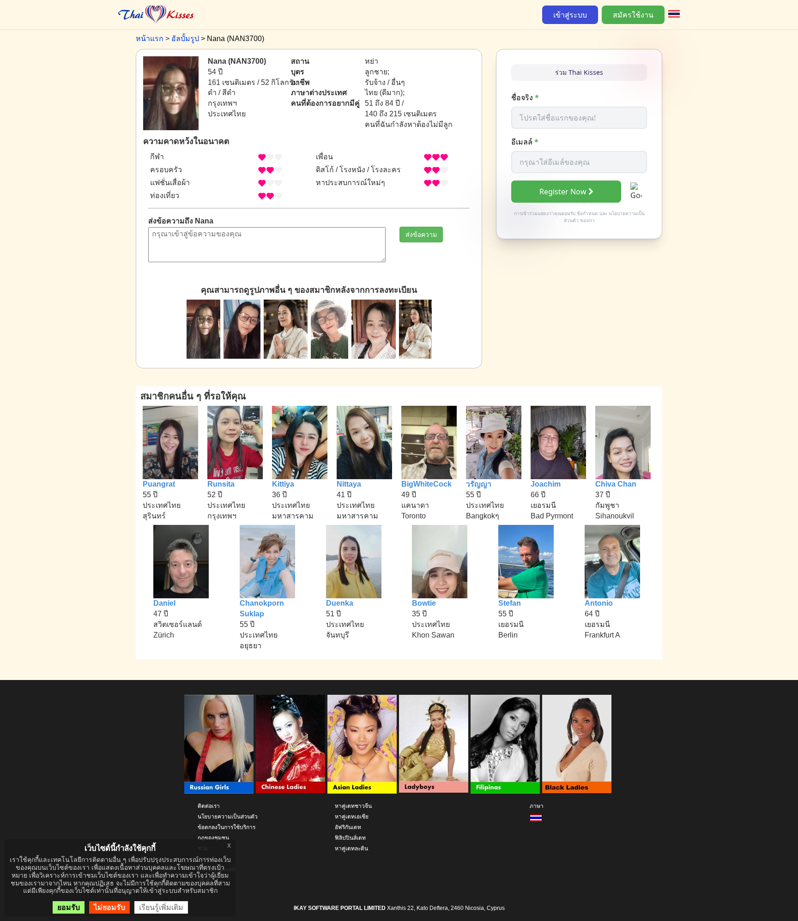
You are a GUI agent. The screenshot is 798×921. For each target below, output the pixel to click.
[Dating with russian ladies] (219, 744)
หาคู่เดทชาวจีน (353, 806)
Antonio (599, 603)
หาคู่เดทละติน (351, 848)
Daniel (164, 603)
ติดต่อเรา (209, 806)
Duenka (339, 603)
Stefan (509, 603)
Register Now (562, 192)
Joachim (546, 484)
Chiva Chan (615, 484)
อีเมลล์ (524, 142)
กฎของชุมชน (213, 838)
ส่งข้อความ (421, 234)
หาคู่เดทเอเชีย (352, 816)
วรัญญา (478, 484)
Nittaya (349, 484)
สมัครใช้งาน (633, 15)
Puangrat (159, 484)
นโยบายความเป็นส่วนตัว (228, 816)
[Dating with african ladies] (576, 744)
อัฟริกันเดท (348, 827)
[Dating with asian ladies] (362, 744)
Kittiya (283, 484)
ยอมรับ (68, 907)
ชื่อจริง (525, 97)
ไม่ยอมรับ (109, 907)
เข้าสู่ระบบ (570, 15)
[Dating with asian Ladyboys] (433, 744)
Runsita (221, 484)
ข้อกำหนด (587, 213)
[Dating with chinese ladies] (290, 744)
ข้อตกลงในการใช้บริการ (226, 827)
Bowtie (424, 603)
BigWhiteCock (426, 484)
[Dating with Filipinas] (505, 744)
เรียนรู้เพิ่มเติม (161, 907)
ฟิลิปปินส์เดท (350, 838)
